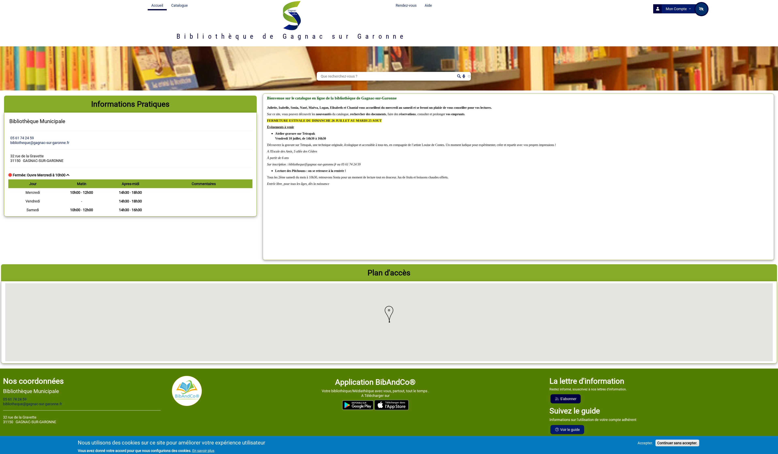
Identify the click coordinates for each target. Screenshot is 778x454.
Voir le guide (569, 429)
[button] (389, 314)
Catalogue (179, 5)
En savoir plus (203, 451)
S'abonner (567, 399)
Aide (428, 5)
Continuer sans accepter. (677, 443)
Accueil (157, 5)
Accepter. (645, 443)
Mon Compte (677, 9)
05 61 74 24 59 (22, 138)
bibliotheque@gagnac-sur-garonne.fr (39, 143)
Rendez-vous (406, 5)
